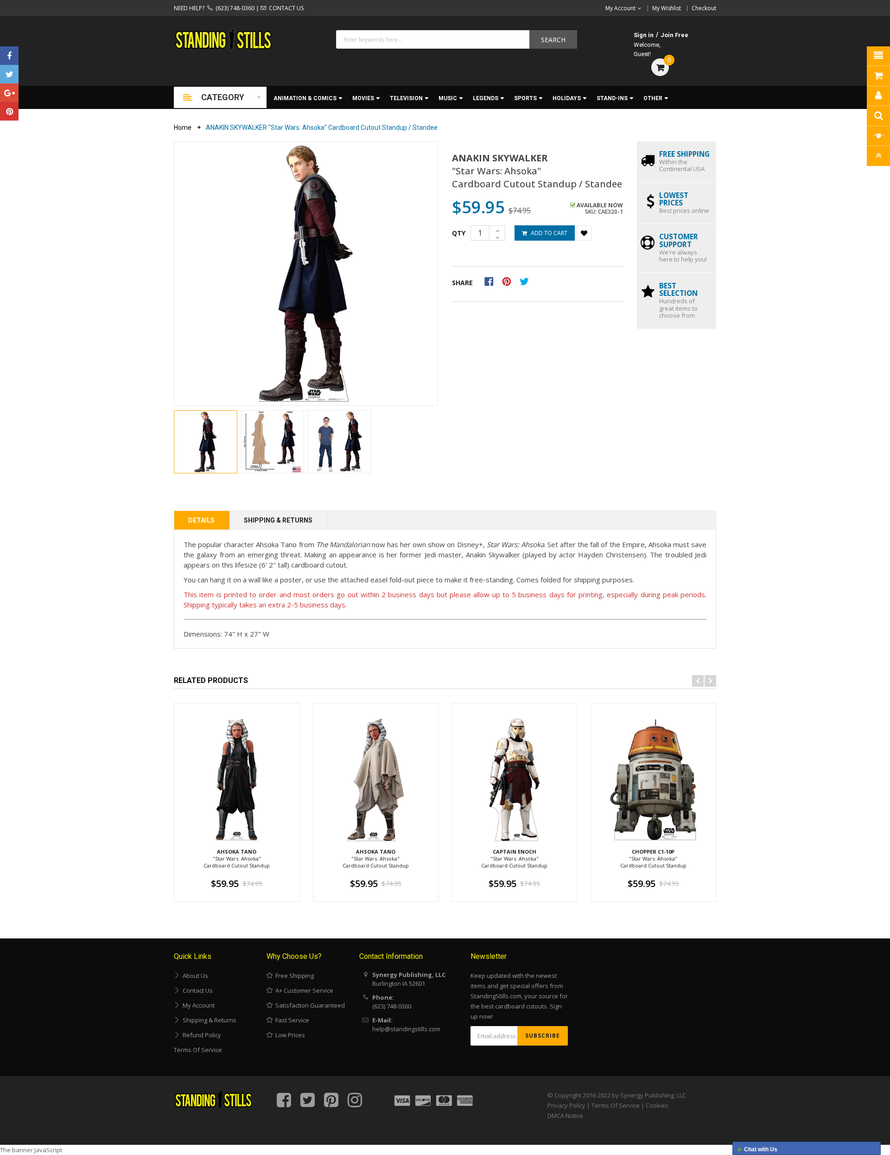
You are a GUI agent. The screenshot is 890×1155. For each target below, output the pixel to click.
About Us (194, 975)
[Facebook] (9, 55)
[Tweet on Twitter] (527, 281)
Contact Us (196, 990)
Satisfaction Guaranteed (309, 1005)
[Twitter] (9, 74)
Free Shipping (293, 975)
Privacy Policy (566, 1105)
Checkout (704, 8)
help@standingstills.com (406, 1029)
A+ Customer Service (303, 990)
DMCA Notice (565, 1115)
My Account (197, 1005)
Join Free (674, 35)
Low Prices (289, 1035)
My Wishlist (666, 8)
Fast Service (291, 1020)
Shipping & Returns (278, 520)
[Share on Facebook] (492, 281)
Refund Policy (200, 1035)
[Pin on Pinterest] (509, 281)
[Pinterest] (9, 111)
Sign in (644, 35)
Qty (458, 233)
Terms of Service (198, 1050)
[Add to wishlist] (583, 233)
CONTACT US (285, 8)
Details (201, 520)
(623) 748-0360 (233, 8)
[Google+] (9, 92)
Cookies (657, 1105)
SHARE (462, 282)
